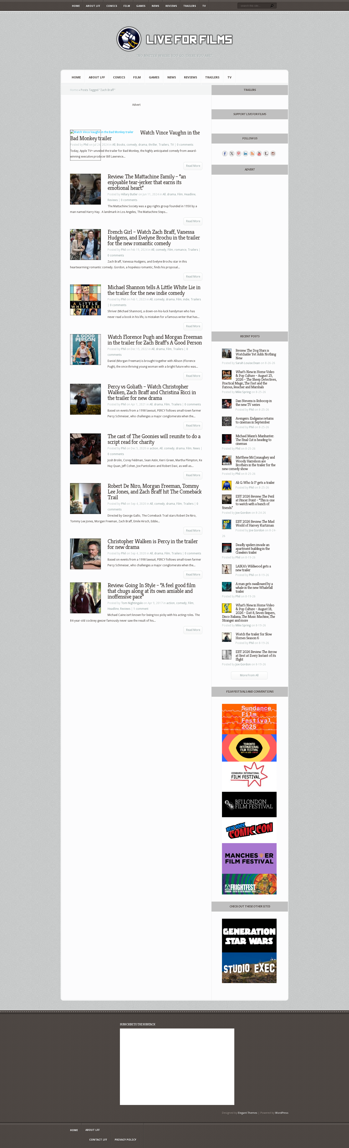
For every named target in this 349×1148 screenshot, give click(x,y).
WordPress (281, 1112)
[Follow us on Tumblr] (266, 153)
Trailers (189, 6)
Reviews (171, 6)
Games (141, 6)
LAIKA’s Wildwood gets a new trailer (253, 568)
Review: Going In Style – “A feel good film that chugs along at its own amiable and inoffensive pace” (151, 591)
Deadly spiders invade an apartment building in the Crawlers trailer (253, 548)
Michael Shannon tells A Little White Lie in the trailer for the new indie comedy (154, 290)
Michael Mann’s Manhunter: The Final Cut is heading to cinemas (255, 439)
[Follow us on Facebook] (225, 153)
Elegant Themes (247, 1112)
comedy (132, 144)
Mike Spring (243, 392)
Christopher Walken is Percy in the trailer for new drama (153, 544)
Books (121, 144)
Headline (189, 194)
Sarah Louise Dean (248, 363)
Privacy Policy (125, 1139)
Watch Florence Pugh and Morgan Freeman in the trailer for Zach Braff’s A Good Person (155, 339)
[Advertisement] (136, 114)
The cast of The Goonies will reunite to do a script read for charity (154, 439)
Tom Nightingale (132, 603)
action (154, 448)
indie (186, 299)
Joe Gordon (243, 512)
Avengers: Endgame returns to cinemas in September (255, 420)
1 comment (140, 608)
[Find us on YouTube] (259, 153)
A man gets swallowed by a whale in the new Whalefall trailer (254, 587)
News (155, 6)
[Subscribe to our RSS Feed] (252, 153)
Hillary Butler (129, 194)
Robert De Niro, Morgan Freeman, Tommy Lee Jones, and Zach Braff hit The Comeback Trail (155, 491)
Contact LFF (98, 1139)
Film (126, 6)
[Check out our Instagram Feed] (273, 153)
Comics (111, 6)
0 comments (185, 144)
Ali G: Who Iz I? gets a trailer (255, 482)
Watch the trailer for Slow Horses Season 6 (254, 636)
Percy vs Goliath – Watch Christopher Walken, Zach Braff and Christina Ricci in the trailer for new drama (152, 392)
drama (142, 144)
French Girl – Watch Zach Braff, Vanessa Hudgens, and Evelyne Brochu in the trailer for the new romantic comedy (154, 237)
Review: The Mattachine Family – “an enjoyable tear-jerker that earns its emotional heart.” (147, 182)
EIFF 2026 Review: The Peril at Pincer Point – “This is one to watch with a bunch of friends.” (248, 502)
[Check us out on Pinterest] (238, 153)
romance (180, 249)
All (113, 144)
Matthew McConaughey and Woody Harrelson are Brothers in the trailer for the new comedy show (248, 463)
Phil (123, 249)
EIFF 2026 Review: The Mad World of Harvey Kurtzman (255, 523)
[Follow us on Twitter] (232, 153)
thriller (153, 144)
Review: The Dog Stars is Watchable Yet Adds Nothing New (256, 354)
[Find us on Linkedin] (245, 153)
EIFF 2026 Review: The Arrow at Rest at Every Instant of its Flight (256, 655)
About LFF (93, 6)
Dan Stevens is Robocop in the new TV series (254, 402)
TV (204, 6)
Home (76, 6)
